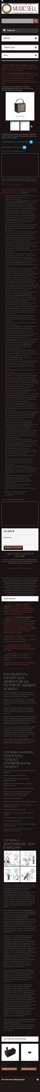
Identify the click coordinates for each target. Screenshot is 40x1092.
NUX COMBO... (7, 1063)
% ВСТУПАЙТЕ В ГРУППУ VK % (12, 147)
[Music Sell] (20, 9)
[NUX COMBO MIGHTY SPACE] (29, 1052)
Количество (7, 537)
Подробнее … (25, 192)
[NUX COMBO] (14, 126)
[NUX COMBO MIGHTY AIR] (10, 1052)
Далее (31, 126)
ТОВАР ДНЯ (9, 47)
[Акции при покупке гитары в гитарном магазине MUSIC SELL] (20, 1)
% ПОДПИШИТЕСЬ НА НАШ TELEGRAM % (15, 142)
